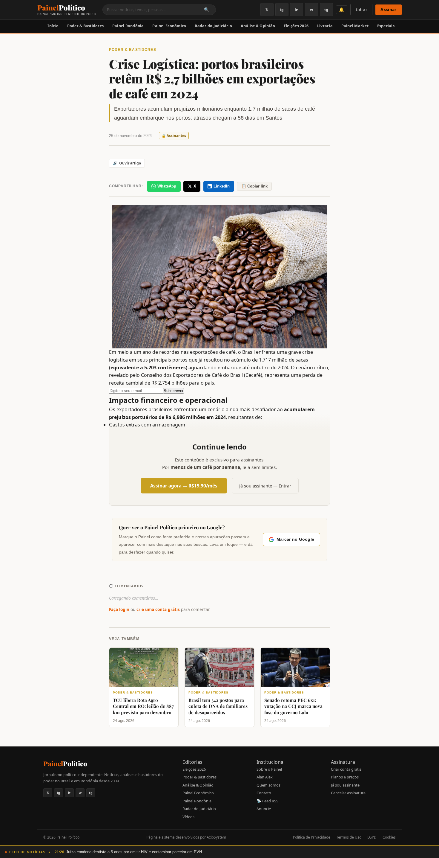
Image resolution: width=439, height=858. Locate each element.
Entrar (361, 9)
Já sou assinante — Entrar (265, 486)
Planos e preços (345, 777)
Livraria (325, 25)
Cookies (389, 837)
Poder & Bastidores (85, 25)
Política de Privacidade (311, 837)
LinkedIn (222, 186)
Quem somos (268, 785)
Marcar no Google (295, 539)
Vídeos (188, 816)
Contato (264, 792)
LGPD (372, 837)
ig (282, 9)
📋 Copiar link (254, 186)
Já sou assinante (345, 785)
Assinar (388, 9)
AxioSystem (216, 837)
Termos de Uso (348, 837)
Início (53, 25)
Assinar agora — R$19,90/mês (183, 486)
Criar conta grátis (346, 769)
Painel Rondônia (128, 25)
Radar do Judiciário (213, 25)
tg (326, 9)
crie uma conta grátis (158, 609)
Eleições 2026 (296, 25)
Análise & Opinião (258, 25)
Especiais (386, 25)
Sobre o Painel (269, 769)
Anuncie (264, 808)
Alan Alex (265, 777)
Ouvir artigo (127, 163)
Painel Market (355, 25)
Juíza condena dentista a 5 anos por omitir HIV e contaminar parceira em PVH (134, 852)
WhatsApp (166, 186)
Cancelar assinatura (348, 792)
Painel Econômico (169, 25)
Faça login (119, 609)
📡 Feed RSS (267, 801)
